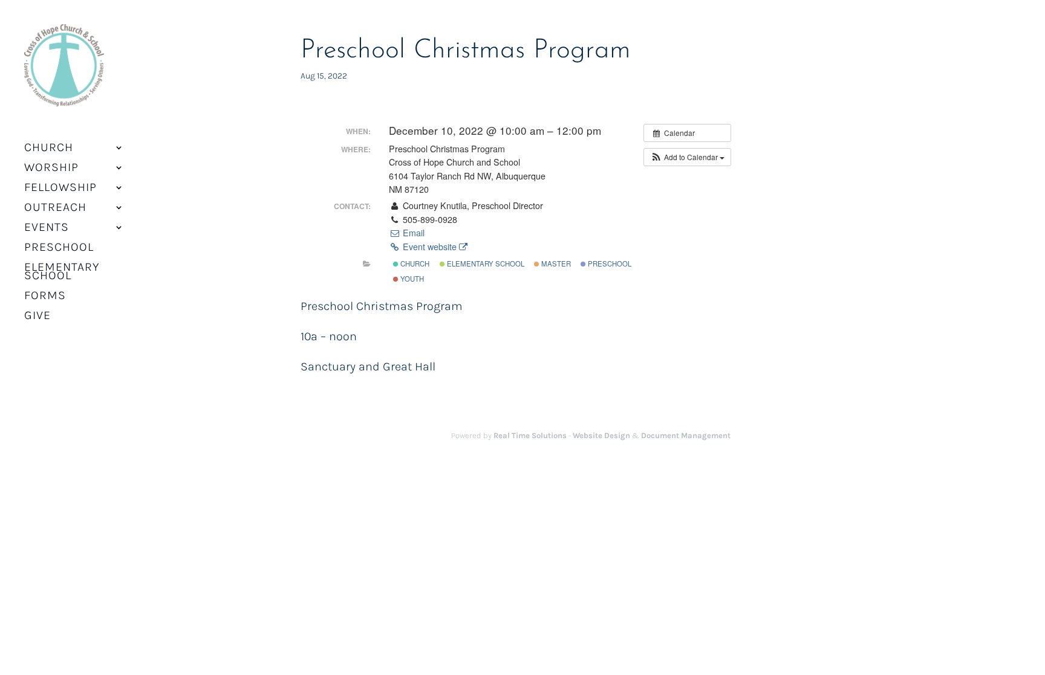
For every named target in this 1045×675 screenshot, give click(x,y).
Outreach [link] (55, 208)
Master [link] (555, 263)
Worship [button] (51, 168)
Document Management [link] (686, 435)
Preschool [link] (59, 248)
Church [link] (414, 263)
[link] (64, 73)
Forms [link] (45, 296)
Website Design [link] (601, 435)
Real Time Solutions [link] (530, 435)
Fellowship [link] (60, 188)
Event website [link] (429, 247)
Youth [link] (411, 278)
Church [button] (48, 148)
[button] (687, 157)
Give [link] (37, 316)
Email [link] (412, 233)
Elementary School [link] (62, 272)
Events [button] (46, 228)
